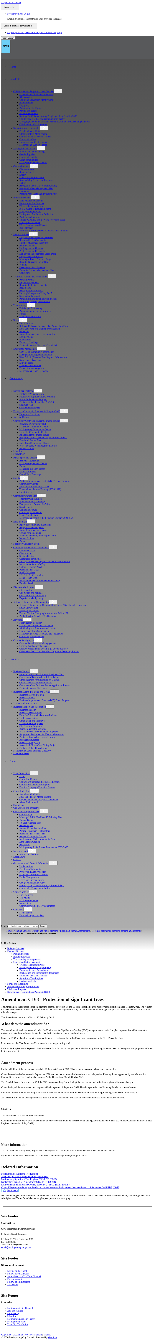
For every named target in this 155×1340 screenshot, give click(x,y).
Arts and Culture (21, 417)
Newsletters (25, 903)
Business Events (27, 697)
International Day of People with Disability (39, 580)
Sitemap (47, 1334)
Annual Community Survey (32, 836)
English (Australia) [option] (34, 32)
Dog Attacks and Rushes (31, 256)
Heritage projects (27, 981)
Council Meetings (21, 791)
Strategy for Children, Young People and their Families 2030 (48, 116)
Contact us (18, 909)
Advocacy (18, 619)
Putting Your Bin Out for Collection (36, 214)
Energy (22, 174)
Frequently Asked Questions (32, 688)
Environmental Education (31, 177)
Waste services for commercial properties (38, 731)
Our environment (21, 166)
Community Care (27, 139)
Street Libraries (26, 507)
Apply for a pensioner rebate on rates (37, 334)
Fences (22, 313)
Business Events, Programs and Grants (31, 692)
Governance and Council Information (31, 863)
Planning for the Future (30, 108)
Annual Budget (26, 820)
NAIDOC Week (27, 572)
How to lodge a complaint (31, 915)
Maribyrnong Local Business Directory (32, 750)
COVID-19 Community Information (36, 352)
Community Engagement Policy (34, 888)
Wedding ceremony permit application (37, 535)
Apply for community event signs (35, 524)
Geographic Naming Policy (32, 882)
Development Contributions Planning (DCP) (28, 992)
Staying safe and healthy (25, 148)
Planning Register (21, 956)
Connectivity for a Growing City (35, 631)
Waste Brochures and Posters (33, 225)
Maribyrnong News (28, 900)
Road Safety (25, 288)
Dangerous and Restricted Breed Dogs (37, 253)
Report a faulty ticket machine (33, 285)
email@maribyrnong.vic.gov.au (16, 1247)
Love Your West (21, 753)
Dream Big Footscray (23, 391)
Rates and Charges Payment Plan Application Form (43, 326)
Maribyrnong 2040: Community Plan (37, 839)
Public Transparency (29, 877)
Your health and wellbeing (32, 151)
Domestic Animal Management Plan (36, 270)
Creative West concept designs (33, 646)
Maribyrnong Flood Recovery (33, 371)
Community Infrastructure (31, 636)
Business (14, 658)
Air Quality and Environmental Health (37, 628)
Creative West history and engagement (37, 643)
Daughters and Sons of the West (34, 504)
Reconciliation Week (29, 569)
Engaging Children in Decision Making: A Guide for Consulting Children (54, 121)
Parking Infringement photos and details (38, 298)
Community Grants (28, 484)
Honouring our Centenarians (33, 142)
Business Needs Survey (30, 712)
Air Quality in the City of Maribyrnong (38, 185)
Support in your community (26, 128)
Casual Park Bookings (30, 474)
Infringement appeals (29, 854)
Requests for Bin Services (31, 203)
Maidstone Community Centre (33, 426)
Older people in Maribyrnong (33, 134)
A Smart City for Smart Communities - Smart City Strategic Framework (53, 605)
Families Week (26, 583)
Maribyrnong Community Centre (35, 429)
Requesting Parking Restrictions (34, 301)
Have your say (26, 895)
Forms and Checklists (17, 983)
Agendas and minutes (29, 794)
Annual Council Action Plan (32, 828)
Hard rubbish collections (31, 200)
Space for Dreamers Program (33, 399)
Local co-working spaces (31, 723)
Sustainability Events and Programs (36, 180)
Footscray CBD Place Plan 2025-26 (36, 402)
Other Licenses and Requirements (35, 682)
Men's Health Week (28, 578)
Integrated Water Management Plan (36, 188)
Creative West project (23, 640)
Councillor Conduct (28, 779)
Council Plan (25, 814)
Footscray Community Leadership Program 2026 (36, 411)
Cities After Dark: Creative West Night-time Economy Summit (49, 651)
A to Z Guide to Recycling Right (35, 209)
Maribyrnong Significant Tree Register (19, 1173)
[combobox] (19, 26)
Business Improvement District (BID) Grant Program (44, 481)
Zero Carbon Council (29, 842)
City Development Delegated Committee (38, 799)
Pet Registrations (27, 245)
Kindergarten (25, 97)
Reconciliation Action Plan (32, 833)
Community (16, 378)
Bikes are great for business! (32, 729)
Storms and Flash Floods (31, 360)
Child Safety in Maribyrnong (33, 124)
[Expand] (11, 87)
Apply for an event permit (31, 527)
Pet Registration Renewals (32, 251)
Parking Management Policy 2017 (35, 293)
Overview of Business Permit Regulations (39, 677)
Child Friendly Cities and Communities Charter (41, 119)
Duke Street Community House (34, 443)
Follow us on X (14, 1279)
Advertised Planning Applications (23, 986)
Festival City (19, 454)
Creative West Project (29, 407)
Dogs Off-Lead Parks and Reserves (36, 237)
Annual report (26, 825)
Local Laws (19, 856)
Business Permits (21, 671)
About (13, 760)
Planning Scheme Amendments (75, 931)
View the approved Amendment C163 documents (24, 1176)
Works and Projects (16, 989)
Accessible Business (29, 739)
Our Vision (18, 805)
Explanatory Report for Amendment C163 (28, 1182)
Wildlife (23, 264)
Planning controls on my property (35, 311)
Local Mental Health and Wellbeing (36, 625)
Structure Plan (26, 405)
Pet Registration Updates (31, 248)
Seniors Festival (27, 556)
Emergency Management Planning (35, 354)
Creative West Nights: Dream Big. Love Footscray (43, 648)
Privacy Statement (33, 1334)
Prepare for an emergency (31, 368)
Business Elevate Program (31, 695)
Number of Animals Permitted (33, 243)
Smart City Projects (28, 608)
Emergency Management (25, 349)
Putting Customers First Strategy (34, 831)
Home (9, 931)
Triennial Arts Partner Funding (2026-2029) (40, 489)
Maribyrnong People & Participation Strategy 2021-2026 (46, 518)
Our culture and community (32, 595)
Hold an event (20, 521)
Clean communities (28, 159)
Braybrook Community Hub (32, 424)
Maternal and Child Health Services (36, 94)
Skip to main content (11, 2)
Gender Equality (27, 154)
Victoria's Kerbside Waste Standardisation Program (43, 230)
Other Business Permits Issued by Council (39, 680)
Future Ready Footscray (30, 622)
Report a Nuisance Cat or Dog (33, 262)
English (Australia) (34, 19)
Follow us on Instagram (18, 1282)
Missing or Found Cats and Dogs (35, 259)
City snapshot (25, 590)
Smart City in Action (29, 610)
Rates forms (25, 339)
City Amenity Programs (30, 726)
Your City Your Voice (17, 1324)
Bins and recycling (22, 197)
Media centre (25, 912)
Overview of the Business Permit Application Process (44, 685)
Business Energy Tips (29, 742)
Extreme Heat (26, 362)
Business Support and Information (29, 706)
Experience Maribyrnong (31, 598)
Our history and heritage (31, 593)
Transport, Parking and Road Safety (30, 276)
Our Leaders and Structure (26, 807)
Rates (16, 320)
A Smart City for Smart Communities (31, 602)
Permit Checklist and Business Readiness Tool (41, 674)
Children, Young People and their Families (33, 91)
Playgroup (24, 105)
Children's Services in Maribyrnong (36, 100)
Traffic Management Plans (32, 964)
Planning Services (22, 931)
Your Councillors (21, 773)
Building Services (15, 948)
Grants (16, 478)
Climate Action (26, 169)
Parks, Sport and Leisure (25, 457)
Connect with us (21, 892)
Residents (15, 78)
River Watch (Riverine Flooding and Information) (43, 357)
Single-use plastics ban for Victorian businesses (41, 734)
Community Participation (25, 495)
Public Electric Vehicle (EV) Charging (37, 616)
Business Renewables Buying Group (37, 737)
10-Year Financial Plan (30, 822)
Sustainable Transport (29, 296)
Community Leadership (30, 512)
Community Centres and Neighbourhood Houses (36, 421)
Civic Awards (25, 553)
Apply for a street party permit (33, 530)
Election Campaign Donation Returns (37, 787)
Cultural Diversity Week (31, 567)
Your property (20, 305)
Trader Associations (28, 718)
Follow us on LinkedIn (18, 1273)
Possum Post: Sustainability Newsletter (37, 194)
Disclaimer (18, 1334)
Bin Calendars (26, 228)
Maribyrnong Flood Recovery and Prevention (41, 633)
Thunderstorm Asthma (30, 365)
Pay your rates (26, 323)
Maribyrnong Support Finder (33, 144)
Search (4, 926)
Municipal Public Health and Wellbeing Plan (40, 817)
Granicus (52, 1337)
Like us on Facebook (17, 1271)
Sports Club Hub (27, 471)
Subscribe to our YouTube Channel (24, 1276)
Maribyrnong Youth (16, 1321)
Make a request (20, 851)
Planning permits (21, 954)
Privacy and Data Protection (32, 871)
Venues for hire (26, 448)
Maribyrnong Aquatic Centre (33, 162)
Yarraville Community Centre (33, 432)
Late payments (26, 337)
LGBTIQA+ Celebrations (31, 575)
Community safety (28, 157)
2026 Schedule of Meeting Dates (35, 797)
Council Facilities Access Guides (35, 136)
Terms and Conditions (29, 414)
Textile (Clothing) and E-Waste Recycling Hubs (42, 219)
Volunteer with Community (32, 501)
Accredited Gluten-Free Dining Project (37, 745)
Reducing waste (27, 172)
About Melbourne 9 (28, 802)
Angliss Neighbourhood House (34, 434)
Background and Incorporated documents (39, 973)
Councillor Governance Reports (34, 784)
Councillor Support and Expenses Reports (39, 782)
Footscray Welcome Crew (31, 394)
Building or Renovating (30, 308)
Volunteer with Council (30, 499)
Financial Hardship (28, 342)
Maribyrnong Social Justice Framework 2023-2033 (43, 847)
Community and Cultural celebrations (31, 547)
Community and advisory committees (37, 906)
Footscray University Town (26, 543)
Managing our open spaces (32, 469)
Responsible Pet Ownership (32, 240)
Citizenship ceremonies (30, 558)
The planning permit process (26, 959)
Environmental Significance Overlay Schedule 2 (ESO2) (35, 1184)
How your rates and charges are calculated (39, 328)
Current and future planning (45, 931)
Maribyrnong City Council (20, 1308)
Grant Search (25, 492)
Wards (22, 776)
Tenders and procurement (25, 703)
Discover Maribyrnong (24, 587)
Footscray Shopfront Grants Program (37, 396)
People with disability (29, 131)
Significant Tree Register (31, 978)
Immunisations (26, 102)
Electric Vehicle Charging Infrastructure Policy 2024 (44, 613)
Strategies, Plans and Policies (33, 975)
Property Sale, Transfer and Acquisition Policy (41, 885)
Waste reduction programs (31, 206)
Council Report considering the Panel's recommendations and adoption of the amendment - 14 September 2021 (60, 1187)
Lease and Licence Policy (31, 880)
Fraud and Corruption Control (33, 874)
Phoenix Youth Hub (28, 113)
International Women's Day (32, 564)
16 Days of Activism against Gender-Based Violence (44, 561)
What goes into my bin (30, 211)
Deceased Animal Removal (32, 267)
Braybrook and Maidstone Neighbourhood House (43, 437)
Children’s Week (27, 550)
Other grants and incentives (32, 720)
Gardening (24, 191)
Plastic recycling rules (29, 217)
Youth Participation (28, 515)
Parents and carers (28, 110)
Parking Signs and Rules (31, 290)
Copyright (6, 1334)
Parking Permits (27, 279)
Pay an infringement (29, 282)
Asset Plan (24, 844)
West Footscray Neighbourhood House (38, 445)
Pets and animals (21, 234)
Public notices (26, 866)
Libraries (17, 451)
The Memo (24, 897)
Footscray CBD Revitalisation (33, 748)
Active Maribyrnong (29, 460)
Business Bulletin (27, 710)
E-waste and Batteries (29, 222)
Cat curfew (24, 273)
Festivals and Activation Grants (34, 486)
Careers (17, 859)
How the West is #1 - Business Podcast (38, 715)
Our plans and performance (26, 811)
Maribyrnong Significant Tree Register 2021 (29, 1179)
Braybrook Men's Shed (30, 440)
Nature (22, 183)
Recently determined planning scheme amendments (116, 931)
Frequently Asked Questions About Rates (39, 345)
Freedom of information (30, 869)
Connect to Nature (28, 509)
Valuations (24, 331)
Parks (22, 466)
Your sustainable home (30, 316)
